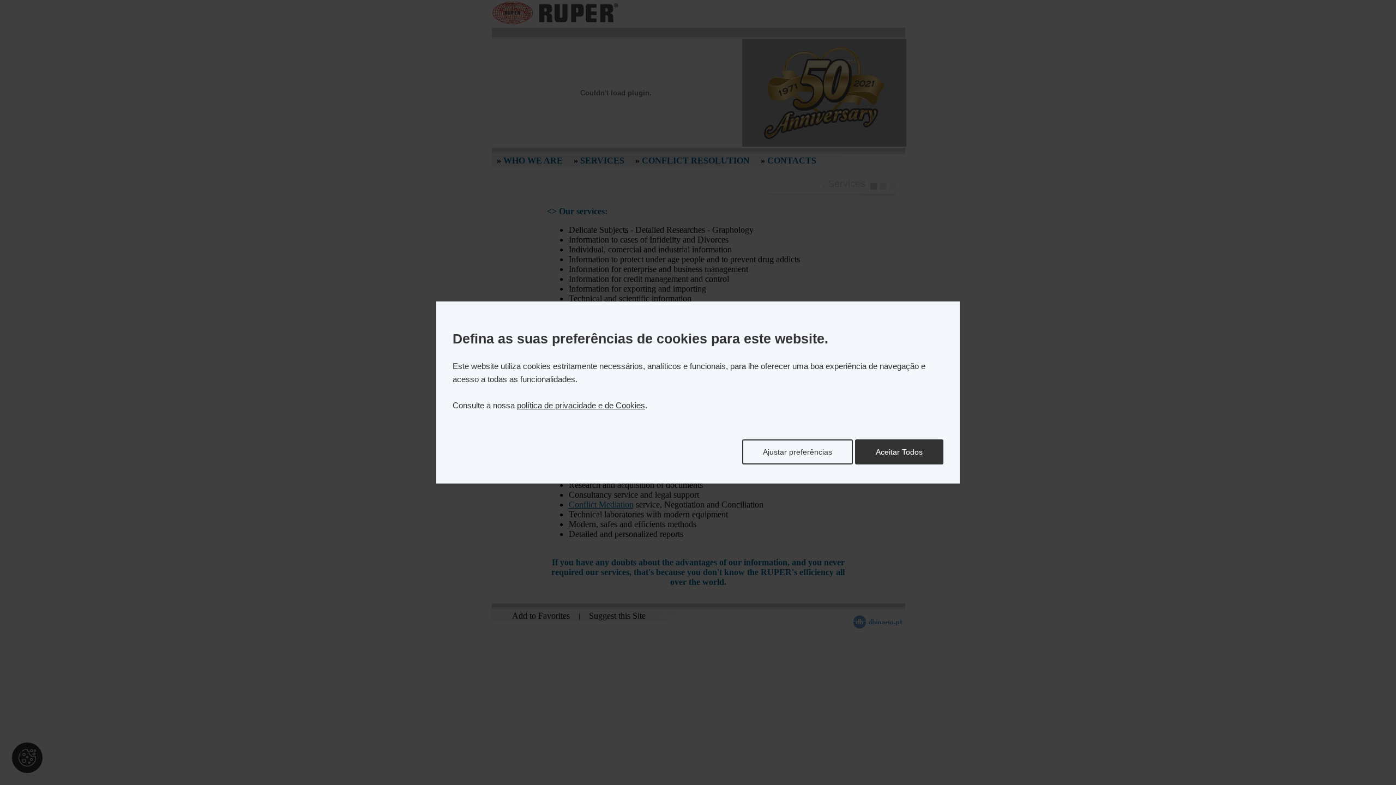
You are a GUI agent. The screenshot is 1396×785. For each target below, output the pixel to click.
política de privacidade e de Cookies (581, 405)
